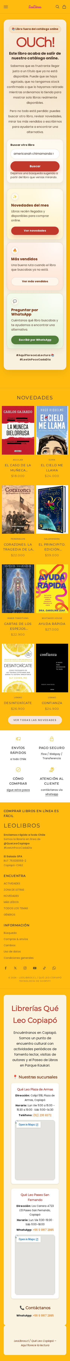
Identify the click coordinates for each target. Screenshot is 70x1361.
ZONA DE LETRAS (14, 890)
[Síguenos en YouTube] (35, 968)
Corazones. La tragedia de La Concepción (18, 547)
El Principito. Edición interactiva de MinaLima (52, 547)
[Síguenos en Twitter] (15, 968)
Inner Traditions (18, 618)
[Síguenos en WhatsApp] (54, 968)
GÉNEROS (9, 915)
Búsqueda (10, 933)
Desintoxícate (18, 703)
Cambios (9, 945)
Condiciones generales (19, 958)
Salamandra (52, 539)
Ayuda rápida (52, 624)
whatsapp (51, 794)
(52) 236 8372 (42, 1115)
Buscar (35, 166)
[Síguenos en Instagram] (25, 968)
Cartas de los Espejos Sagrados (18, 626)
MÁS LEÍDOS (11, 902)
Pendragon (18, 539)
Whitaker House (52, 618)
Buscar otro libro (22, 145)
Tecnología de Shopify (35, 981)
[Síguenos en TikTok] (44, 968)
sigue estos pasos (18, 790)
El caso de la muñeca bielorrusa (18, 468)
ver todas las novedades (35, 720)
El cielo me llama (52, 467)
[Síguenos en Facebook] (5, 968)
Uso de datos (12, 951)
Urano (18, 697)
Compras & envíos (16, 939)
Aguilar (18, 460)
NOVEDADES (11, 896)
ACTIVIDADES (12, 883)
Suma (52, 460)
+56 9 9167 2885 (43, 1230)
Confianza (52, 703)
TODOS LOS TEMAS (16, 908)
